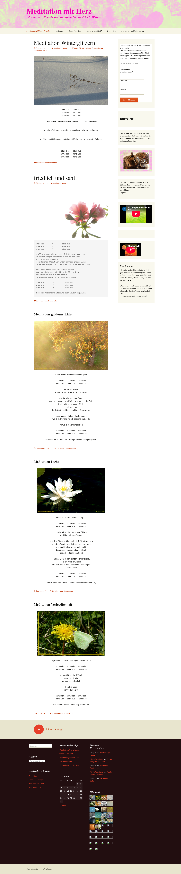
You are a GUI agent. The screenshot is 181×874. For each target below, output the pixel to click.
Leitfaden (59, 31)
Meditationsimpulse (61, 48)
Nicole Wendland (96, 759)
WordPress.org (35, 787)
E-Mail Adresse (126, 72)
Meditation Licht (46, 461)
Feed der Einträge (36, 780)
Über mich (111, 31)
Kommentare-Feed (36, 784)
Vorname (124, 81)
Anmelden (33, 776)
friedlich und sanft (55, 177)
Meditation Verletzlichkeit (53, 604)
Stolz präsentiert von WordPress (39, 869)
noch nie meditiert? (94, 31)
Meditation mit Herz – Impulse (38, 31)
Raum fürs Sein (75, 31)
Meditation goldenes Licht (53, 314)
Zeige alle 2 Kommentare (66, 448)
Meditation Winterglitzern (64, 42)
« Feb (64, 805)
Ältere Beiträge (50, 729)
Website (123, 90)
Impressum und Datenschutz (132, 31)
